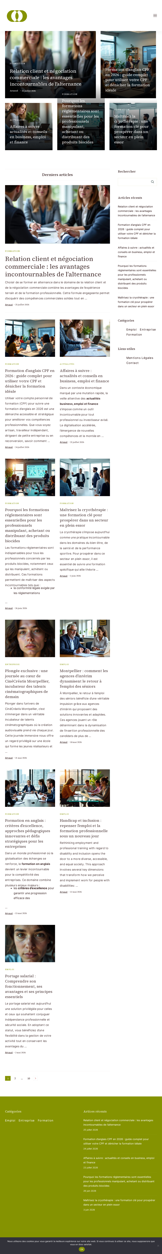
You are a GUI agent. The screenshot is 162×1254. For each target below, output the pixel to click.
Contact (132, 363)
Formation (17, 63)
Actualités (18, 120)
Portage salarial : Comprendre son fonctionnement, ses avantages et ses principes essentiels (28, 986)
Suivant (35, 1078)
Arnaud (14, 90)
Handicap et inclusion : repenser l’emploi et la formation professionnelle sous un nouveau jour (84, 828)
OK (81, 1249)
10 (29, 1079)
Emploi (64, 664)
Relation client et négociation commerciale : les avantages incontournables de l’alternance (45, 77)
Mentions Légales (139, 357)
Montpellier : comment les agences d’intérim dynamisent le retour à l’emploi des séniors (84, 678)
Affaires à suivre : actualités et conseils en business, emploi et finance (28, 134)
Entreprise (12, 664)
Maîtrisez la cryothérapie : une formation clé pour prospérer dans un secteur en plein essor (131, 129)
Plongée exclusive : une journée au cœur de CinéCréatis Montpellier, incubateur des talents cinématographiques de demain (27, 683)
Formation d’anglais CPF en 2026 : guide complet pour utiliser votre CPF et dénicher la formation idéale (127, 80)
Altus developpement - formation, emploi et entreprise (54, 1236)
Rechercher (127, 171)
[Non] (158, 1245)
